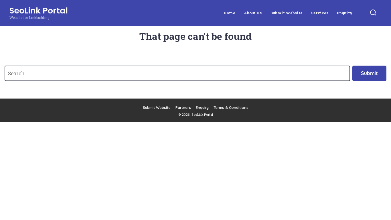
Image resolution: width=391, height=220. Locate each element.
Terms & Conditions (231, 107)
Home (229, 12)
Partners (183, 107)
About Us (253, 12)
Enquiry (345, 12)
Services (319, 12)
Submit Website (286, 12)
